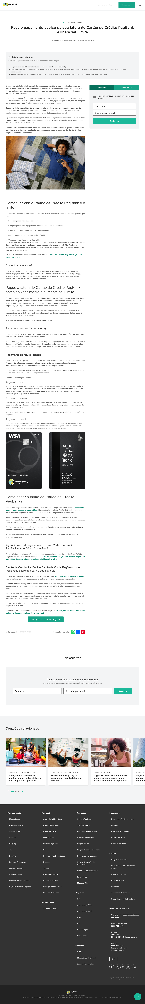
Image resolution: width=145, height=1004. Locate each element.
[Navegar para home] (64, 22)
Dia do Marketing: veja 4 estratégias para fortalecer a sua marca (66, 778)
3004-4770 (115, 934)
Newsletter (102, 87)
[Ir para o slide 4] (18, 791)
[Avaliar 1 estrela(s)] (21, 632)
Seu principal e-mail (105, 113)
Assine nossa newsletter (104, 5)
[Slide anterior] (8, 791)
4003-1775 (115, 917)
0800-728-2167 (117, 945)
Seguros (107, 772)
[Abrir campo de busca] (140, 5)
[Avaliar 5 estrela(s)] (30, 632)
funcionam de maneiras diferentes (69, 576)
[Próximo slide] (22, 791)
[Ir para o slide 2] (15, 791)
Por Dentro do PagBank (74, 22)
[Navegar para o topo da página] (137, 996)
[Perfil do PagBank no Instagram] (117, 967)
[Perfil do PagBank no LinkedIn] (128, 967)
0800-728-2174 (117, 926)
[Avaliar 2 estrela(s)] (23, 632)
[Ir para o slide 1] (12, 791)
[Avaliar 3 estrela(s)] (25, 632)
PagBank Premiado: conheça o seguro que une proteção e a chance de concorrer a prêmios (110, 778)
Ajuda (113, 959)
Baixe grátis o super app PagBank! (45, 619)
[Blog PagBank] (133, 967)
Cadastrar (114, 121)
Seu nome (100, 106)
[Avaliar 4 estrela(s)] (28, 632)
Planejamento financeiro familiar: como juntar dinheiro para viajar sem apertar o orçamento (24, 779)
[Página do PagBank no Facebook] (112, 967)
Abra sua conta (126, 5)
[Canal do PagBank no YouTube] (122, 967)
